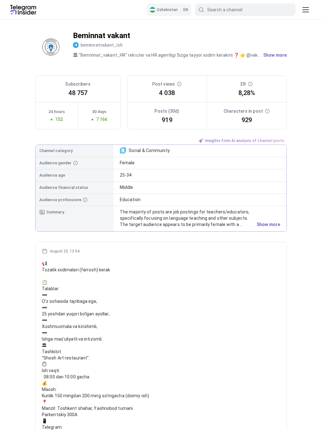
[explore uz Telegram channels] (23, 10)
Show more (268, 224)
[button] (169, 9)
